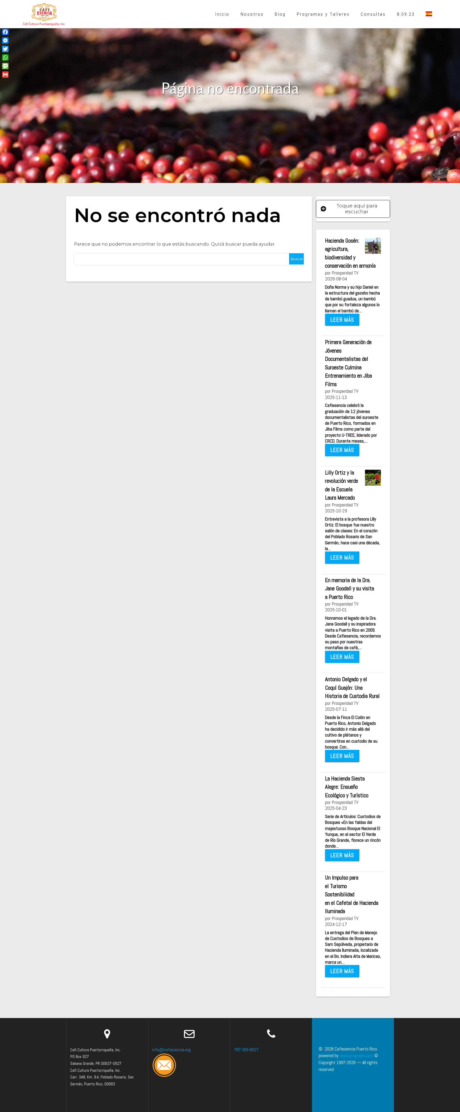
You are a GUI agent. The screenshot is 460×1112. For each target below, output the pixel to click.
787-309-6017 (246, 1050)
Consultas (373, 14)
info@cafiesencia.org (171, 1050)
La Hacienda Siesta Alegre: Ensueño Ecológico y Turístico (346, 787)
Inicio (222, 14)
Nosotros (252, 14)
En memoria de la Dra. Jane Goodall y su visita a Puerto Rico (349, 588)
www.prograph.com (356, 1055)
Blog (280, 14)
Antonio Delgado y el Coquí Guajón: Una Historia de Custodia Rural (352, 688)
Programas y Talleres (323, 14)
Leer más (342, 319)
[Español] (429, 14)
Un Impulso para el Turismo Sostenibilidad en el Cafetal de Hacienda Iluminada (351, 894)
